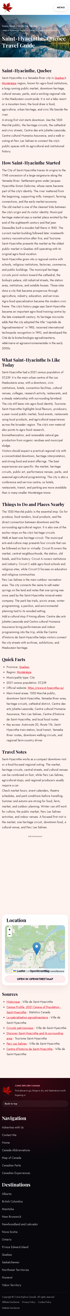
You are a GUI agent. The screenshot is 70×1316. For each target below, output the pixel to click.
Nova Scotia (9, 1232)
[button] (37, 948)
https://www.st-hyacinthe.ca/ (46, 688)
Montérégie (9, 83)
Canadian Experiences (16, 1173)
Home (6, 1143)
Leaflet (20, 971)
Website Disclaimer (11, 1308)
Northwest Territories (15, 1270)
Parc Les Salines (17, 1044)
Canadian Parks (11, 1165)
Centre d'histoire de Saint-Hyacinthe (30, 1049)
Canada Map (23, 26)
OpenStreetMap (40, 971)
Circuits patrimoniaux (20, 1028)
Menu (61, 7)
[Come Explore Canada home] (7, 7)
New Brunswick (11, 1217)
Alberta (6, 1194)
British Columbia (12, 1201)
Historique (13, 1002)
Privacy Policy (28, 1302)
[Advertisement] (35, 873)
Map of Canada (11, 1158)
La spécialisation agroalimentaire (27, 1017)
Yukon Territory (11, 1285)
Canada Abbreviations (16, 1150)
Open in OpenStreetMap (35, 979)
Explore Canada (8, 26)
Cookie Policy (44, 1302)
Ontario (7, 1239)
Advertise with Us (13, 1127)
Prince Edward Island (15, 1247)
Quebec (34, 26)
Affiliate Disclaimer (11, 1302)
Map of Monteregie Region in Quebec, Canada (23, 30)
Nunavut (7, 1277)
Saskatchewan (10, 1262)
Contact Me (9, 1135)
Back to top (11, 1103)
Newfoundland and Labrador (20, 1224)
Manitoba (8, 1209)
